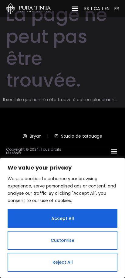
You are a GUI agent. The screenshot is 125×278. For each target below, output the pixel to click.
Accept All (62, 218)
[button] (75, 9)
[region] (62, 218)
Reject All (62, 262)
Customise (62, 240)
